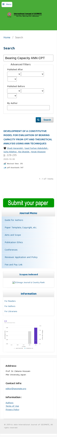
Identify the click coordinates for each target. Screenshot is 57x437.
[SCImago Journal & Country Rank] (28, 282)
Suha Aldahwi (10, 152)
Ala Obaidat (24, 152)
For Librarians (11, 311)
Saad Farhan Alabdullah (36, 148)
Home (6, 38)
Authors (9, 403)
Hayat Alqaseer (38, 152)
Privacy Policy (12, 410)
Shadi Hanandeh (15, 148)
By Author (12, 103)
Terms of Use (12, 406)
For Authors (10, 306)
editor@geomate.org (16, 389)
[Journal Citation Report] (24, 349)
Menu (8, 5)
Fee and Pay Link (13, 265)
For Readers (10, 301)
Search (47, 120)
